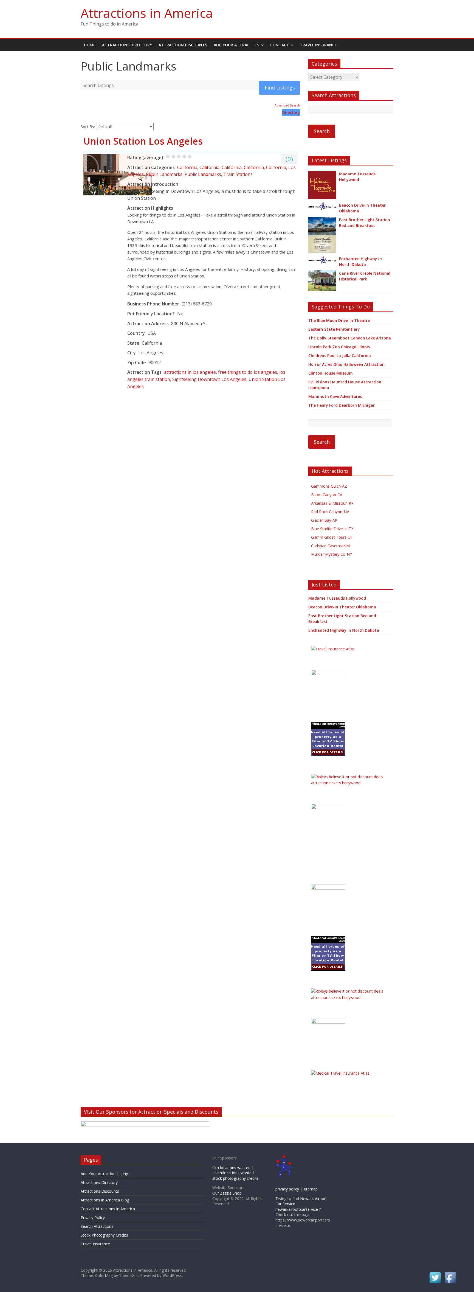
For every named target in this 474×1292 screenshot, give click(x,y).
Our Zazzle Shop (227, 1193)
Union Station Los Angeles (143, 141)
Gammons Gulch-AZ (329, 486)
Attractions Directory (127, 44)
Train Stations (238, 174)
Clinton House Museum (330, 373)
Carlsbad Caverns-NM (330, 545)
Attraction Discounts (183, 44)
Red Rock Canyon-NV (330, 511)
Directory (291, 112)
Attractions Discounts (100, 1191)
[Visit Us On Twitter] (435, 1273)
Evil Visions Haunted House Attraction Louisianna (344, 384)
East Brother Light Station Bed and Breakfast (364, 222)
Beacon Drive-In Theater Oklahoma (362, 208)
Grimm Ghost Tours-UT (332, 537)
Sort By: (88, 126)
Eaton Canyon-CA (326, 494)
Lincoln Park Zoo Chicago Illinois (339, 346)
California (187, 167)
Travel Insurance (318, 44)
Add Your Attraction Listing (104, 1173)
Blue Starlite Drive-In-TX (332, 528)
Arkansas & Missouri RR (332, 503)
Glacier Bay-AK (324, 520)
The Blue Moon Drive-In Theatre (339, 320)
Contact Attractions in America (108, 1208)
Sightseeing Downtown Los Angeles (209, 379)
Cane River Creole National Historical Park (364, 276)
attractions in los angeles (190, 372)
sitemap (310, 1189)
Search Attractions (97, 1226)
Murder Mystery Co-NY (331, 554)
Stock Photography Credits (104, 1235)
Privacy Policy (93, 1217)
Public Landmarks (164, 174)
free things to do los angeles (247, 372)
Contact (279, 44)
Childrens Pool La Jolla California (339, 355)
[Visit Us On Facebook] (450, 1273)
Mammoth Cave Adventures (335, 396)
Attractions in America (147, 12)
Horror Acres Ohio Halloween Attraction (346, 364)
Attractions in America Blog (105, 1200)
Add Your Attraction (236, 44)
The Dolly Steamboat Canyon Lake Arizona (349, 338)
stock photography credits (235, 1178)
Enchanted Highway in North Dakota (360, 261)
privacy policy (287, 1189)
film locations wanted (231, 1167)
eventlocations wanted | (235, 1172)
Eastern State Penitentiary (334, 329)
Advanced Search (287, 105)
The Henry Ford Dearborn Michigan (342, 405)
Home (89, 44)
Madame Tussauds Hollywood (357, 176)
